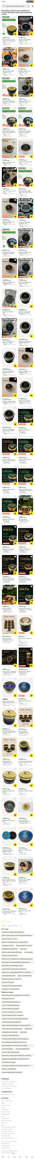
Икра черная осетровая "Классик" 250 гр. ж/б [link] (8, 579)
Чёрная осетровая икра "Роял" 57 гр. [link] (8, 490)
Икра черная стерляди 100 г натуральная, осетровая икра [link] (9, 672)
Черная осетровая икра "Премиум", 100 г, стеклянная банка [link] (25, 71)
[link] (13, 932)
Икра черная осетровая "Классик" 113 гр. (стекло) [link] (9, 460)
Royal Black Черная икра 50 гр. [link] (26, 791)
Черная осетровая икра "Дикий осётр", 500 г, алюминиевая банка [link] (25, 401)
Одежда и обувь (5, 1111)
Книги (3, 1125)
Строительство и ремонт (7, 1133)
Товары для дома (5, 1114)
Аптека (3, 1116)
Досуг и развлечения (6, 1101)
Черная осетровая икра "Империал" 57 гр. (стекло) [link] (26, 490)
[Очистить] (28, 6)
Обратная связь (5, 1143)
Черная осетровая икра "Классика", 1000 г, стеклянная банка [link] (8, 342)
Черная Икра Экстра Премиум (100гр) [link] (7, 850)
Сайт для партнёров (6, 1088)
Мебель (3, 1103)
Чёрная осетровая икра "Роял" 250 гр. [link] (25, 460)
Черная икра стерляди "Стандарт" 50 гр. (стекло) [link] (25, 609)
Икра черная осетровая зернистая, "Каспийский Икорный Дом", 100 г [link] (8, 101)
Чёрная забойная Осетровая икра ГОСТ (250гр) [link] (24, 821)
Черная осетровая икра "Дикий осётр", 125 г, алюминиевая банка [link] (25, 342)
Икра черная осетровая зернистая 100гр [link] (25, 880)
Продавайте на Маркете (7, 1083)
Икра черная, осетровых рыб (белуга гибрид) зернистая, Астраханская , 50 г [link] (25, 131)
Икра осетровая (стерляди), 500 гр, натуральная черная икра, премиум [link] (25, 732)
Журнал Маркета (5, 1148)
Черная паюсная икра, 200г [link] (8, 312)
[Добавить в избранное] (15, 18)
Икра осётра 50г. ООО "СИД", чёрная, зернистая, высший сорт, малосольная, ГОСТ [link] (9, 702)
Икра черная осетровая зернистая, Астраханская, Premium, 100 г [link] (25, 191)
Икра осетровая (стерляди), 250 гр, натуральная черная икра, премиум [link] (9, 762)
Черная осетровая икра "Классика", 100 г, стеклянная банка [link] (25, 101)
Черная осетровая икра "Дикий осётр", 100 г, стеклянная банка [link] (25, 312)
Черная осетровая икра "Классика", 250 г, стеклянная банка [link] (25, 253)
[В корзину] (15, 34)
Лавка (15, 1157)
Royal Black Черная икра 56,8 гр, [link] (8, 791)
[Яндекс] (13, 1153)
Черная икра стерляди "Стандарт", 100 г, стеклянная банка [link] (8, 71)
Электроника (4, 1109)
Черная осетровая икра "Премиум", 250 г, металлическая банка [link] (8, 283)
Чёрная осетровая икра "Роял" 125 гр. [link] (8, 519)
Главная (3, 1157)
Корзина (26, 1157)
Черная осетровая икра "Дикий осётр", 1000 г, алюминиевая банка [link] (8, 430)
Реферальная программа (7, 1094)
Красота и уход (5, 1118)
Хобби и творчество (6, 1120)
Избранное (20, 1157)
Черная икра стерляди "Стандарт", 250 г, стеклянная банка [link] (24, 223)
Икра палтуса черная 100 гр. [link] (25, 639)
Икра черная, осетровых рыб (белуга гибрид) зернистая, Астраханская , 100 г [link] (9, 253)
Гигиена (3, 1107)
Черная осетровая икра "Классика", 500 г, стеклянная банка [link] (25, 283)
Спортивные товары (6, 1129)
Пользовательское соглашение (9, 1141)
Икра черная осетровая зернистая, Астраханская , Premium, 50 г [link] (9, 131)
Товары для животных (7, 1131)
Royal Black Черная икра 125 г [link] (25, 701)
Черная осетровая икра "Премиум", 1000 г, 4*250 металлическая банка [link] (9, 401)
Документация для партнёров (9, 1086)
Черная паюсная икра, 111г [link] (9, 190)
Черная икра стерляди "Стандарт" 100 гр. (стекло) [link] (8, 549)
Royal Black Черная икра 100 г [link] (8, 821)
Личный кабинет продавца (8, 1081)
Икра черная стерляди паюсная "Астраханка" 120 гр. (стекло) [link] (25, 579)
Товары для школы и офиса (8, 1127)
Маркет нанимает (5, 1145)
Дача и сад (4, 1122)
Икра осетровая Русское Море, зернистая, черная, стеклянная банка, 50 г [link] (8, 880)
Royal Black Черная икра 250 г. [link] (25, 911)
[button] (33, 6)
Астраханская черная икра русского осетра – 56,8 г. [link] (26, 762)
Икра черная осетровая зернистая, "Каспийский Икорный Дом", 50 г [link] (8, 40)
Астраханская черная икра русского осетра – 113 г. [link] (9, 911)
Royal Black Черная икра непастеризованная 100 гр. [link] (9, 731)
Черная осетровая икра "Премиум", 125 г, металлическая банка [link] (8, 222)
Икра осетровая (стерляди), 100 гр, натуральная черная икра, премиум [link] (25, 519)
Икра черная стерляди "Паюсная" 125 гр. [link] (24, 672)
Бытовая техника (5, 1105)
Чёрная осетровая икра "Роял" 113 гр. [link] (25, 430)
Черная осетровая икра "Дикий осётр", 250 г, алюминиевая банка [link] (8, 372)
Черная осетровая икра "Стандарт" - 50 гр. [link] (25, 549)
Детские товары (5, 1135)
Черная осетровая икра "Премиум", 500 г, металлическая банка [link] (25, 372)
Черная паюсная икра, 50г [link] (25, 162)
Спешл (9, 1157)
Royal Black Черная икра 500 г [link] (25, 850)
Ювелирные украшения (7, 1138)
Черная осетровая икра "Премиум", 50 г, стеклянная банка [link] (8, 163)
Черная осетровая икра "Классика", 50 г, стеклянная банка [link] (25, 40)
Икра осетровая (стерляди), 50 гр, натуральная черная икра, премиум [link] (9, 609)
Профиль (32, 1157)
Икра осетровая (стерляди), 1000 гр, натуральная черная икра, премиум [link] (9, 639)
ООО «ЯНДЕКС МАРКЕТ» (12, 1151)
